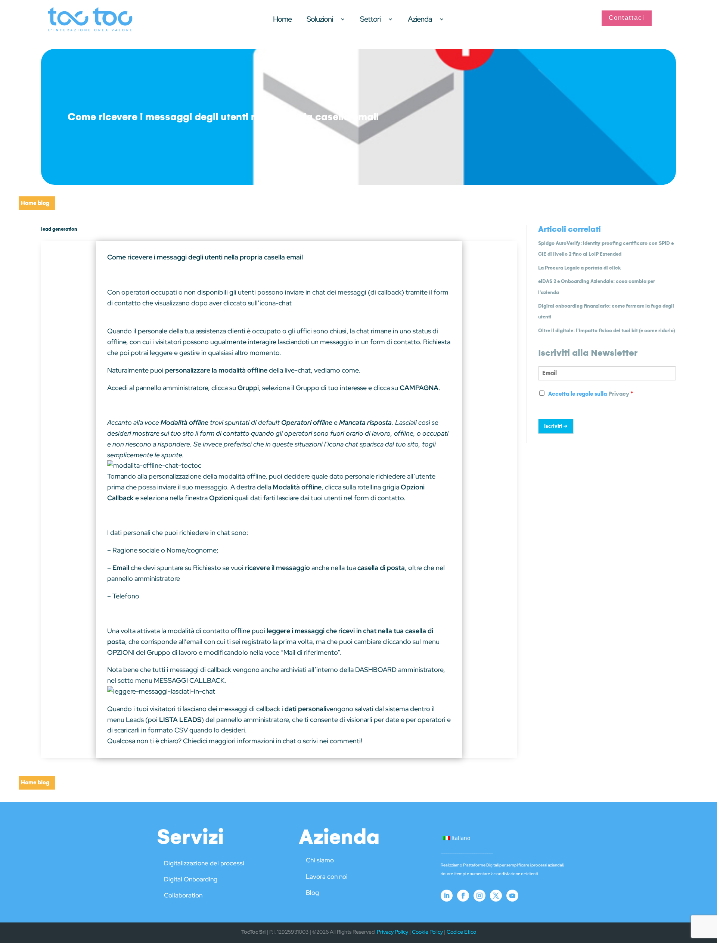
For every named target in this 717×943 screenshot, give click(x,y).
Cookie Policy (427, 931)
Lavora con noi (327, 876)
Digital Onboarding (190, 879)
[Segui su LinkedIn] (447, 896)
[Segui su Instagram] (479, 896)
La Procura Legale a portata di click (579, 268)
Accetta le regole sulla (590, 393)
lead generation (59, 229)
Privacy (618, 393)
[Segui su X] (496, 896)
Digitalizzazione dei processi (204, 863)
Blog (312, 892)
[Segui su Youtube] (512, 896)
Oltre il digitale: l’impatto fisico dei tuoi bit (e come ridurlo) (606, 330)
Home (282, 20)
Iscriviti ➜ (556, 426)
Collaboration (183, 895)
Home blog (35, 203)
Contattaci (627, 17)
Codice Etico (461, 931)
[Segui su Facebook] (463, 896)
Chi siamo (320, 860)
